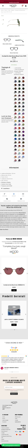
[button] (3, 6)
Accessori (4, 421)
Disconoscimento (4, 441)
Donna (5, 10)
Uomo (3, 416)
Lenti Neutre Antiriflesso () (19, 73)
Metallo (12, 10)
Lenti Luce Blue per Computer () (19, 70)
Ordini (16, 418)
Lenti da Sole (18, 68)
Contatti (16, 420)
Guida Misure (6, 188)
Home (2, 10)
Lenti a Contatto (5, 420)
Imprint (2, 439)
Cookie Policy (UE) (4, 434)
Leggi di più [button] (3, 364)
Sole (9, 10)
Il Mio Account (17, 416)
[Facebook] (23, 427)
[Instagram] (25, 427)
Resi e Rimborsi (4, 431)
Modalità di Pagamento (5, 429)
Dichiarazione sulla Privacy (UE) (6, 437)
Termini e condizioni (5, 427)
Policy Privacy (13, 389)
